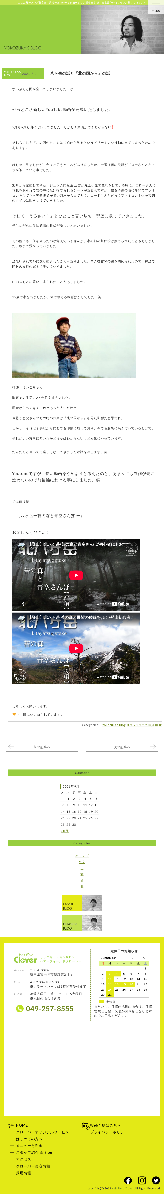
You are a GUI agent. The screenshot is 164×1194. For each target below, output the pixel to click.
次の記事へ (122, 747)
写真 (151, 725)
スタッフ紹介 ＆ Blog (34, 1152)
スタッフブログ (137, 725)
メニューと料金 (29, 1146)
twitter (156, 1180)
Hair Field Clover (123, 1188)
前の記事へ (42, 747)
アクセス (23, 1159)
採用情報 (23, 1173)
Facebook (128, 1180)
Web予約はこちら (105, 1125)
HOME (22, 1125)
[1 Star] (14, 714)
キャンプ (82, 856)
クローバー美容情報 (33, 1166)
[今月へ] (138, 958)
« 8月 (65, 831)
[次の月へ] (145, 958)
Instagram (142, 1180)
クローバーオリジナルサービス (42, 1132)
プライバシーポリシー (109, 1132)
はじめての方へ (29, 1139)
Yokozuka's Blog (114, 725)
